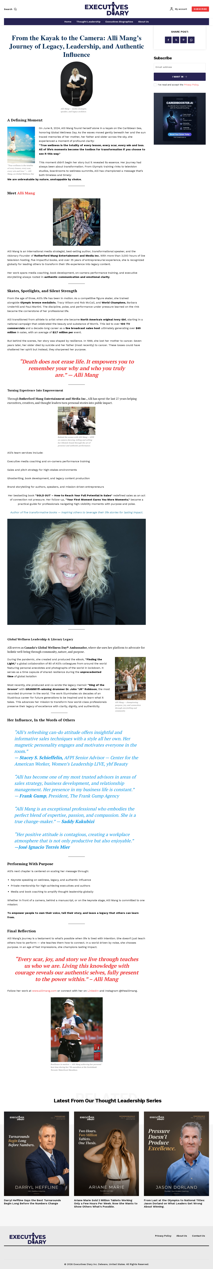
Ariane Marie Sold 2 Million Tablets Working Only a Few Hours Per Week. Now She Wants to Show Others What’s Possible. (105, 1203)
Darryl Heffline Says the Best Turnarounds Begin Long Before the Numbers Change (32, 1202)
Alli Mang (26, 193)
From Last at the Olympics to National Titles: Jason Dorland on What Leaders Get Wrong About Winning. (174, 1203)
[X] (176, 40)
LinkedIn (94, 990)
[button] (11, 9)
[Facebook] (168, 40)
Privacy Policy (191, 84)
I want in (177, 76)
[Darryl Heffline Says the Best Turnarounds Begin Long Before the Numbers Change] (36, 1154)
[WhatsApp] (191, 40)
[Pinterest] (183, 40)
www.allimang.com (44, 990)
